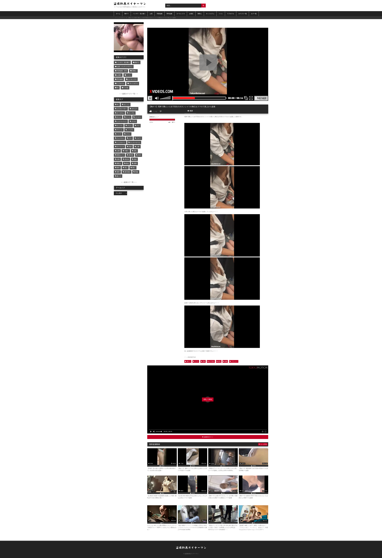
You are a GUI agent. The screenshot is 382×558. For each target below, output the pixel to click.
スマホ (197, 361)
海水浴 (127, 159)
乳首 (130, 146)
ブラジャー (234, 361)
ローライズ (120, 146)
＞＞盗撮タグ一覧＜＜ (129, 182)
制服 (226, 361)
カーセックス (180, 13)
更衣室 (131, 155)
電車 (204, 361)
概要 (191, 111)
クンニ (128, 117)
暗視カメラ (120, 155)
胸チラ (126, 13)
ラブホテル (230, 13)
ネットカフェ (210, 13)
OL (118, 104)
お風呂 (191, 13)
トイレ (221, 13)
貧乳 (219, 361)
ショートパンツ (122, 121)
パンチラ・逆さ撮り (139, 13)
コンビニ (138, 117)
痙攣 (135, 163)
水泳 (139, 155)
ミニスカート (121, 142)
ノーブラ (130, 130)
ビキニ (128, 134)
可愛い (127, 151)
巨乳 (135, 151)
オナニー (134, 108)
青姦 (136, 172)
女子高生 (211, 361)
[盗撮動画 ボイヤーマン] (130, 4)
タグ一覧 (254, 13)
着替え (200, 13)
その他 (126, 87)
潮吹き (119, 163)
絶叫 (118, 167)
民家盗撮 (159, 13)
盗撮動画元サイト (208, 437)
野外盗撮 (169, 13)
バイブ (119, 134)
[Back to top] (376, 552)
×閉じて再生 (207, 399)
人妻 (138, 146)
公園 (118, 151)
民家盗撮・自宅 (122, 71)
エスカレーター (122, 108)
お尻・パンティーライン (124, 66)
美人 (126, 167)
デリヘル (119, 130)
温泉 (135, 159)
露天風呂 (127, 172)
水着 (118, 159)
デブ (138, 125)
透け (133, 167)
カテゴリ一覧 (242, 13)
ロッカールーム (135, 142)
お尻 (151, 13)
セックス (119, 125)
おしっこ (126, 104)
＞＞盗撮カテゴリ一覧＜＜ (128, 94)
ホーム (118, 13)
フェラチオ (120, 138)
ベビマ (139, 138)
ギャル (119, 117)
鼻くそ (119, 176)
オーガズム (120, 113)
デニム (129, 125)
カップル (131, 113)
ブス (130, 138)
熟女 (127, 163)
